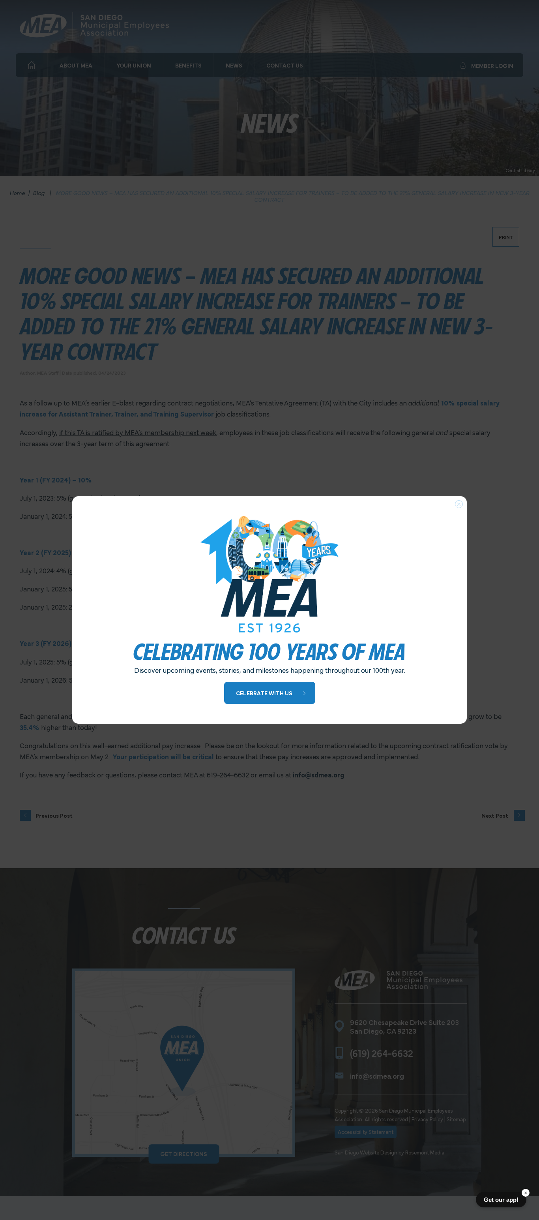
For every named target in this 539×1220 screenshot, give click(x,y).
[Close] (459, 504)
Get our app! (501, 1199)
